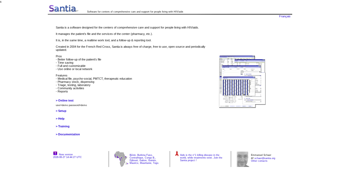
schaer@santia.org (264, 158)
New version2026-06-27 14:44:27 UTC (67, 156)
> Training (63, 126)
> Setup (61, 110)
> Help (60, 118)
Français (285, 16)
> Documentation (68, 134)
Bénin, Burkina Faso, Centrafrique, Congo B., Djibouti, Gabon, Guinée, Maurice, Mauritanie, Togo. (144, 159)
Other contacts (259, 161)
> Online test (65, 100)
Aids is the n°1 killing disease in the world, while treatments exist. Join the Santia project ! (201, 158)
